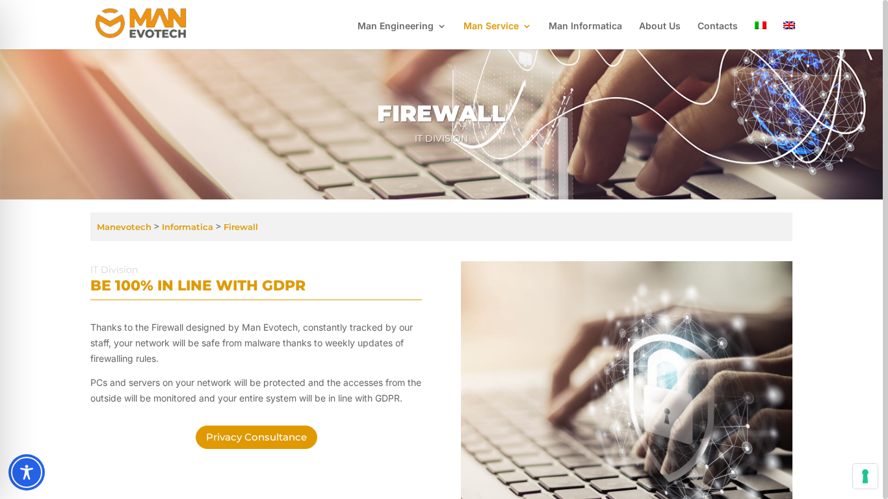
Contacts (718, 26)
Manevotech (124, 227)
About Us (660, 26)
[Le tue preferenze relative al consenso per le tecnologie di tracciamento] (865, 476)
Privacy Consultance (256, 437)
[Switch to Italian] (760, 35)
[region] (444, 249)
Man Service (491, 26)
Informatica (186, 227)
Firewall (241, 227)
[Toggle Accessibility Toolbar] (27, 472)
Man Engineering (396, 26)
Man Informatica (585, 26)
